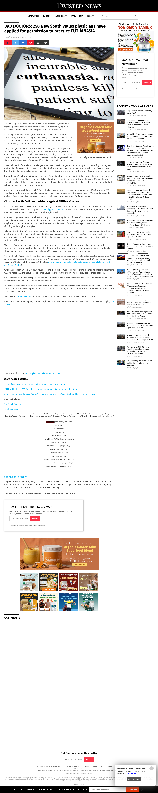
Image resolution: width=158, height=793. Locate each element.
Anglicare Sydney (26, 482)
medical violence (12, 487)
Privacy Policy (79, 784)
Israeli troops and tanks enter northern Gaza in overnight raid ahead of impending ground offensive (139, 123)
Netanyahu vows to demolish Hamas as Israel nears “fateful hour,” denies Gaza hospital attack (140, 337)
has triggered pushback (54, 209)
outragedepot (77, 16)
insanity (90, 16)
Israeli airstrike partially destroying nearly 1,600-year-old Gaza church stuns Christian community (140, 209)
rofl (22, 16)
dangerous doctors (13, 484)
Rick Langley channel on (42, 373)
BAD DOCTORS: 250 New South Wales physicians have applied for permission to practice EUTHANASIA (140, 179)
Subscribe (132, 790)
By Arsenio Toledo (141, 115)
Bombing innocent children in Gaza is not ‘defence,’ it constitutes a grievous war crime (140, 325)
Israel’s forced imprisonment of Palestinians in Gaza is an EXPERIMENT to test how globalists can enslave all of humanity (139, 288)
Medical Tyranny (103, 484)
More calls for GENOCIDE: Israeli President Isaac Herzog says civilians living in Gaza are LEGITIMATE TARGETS (139, 350)
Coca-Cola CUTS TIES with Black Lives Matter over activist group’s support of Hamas (140, 234)
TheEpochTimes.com (13, 404)
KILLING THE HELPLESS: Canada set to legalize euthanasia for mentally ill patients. (41, 389)
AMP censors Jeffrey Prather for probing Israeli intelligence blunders (139, 363)
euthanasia (28, 484)
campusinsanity (60, 16)
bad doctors (65, 482)
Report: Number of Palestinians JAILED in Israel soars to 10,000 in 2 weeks (140, 246)
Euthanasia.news (24, 296)
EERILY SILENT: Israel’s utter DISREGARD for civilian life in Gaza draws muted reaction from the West (140, 165)
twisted (46, 16)
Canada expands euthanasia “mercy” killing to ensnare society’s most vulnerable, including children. (50, 394)
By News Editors (140, 141)
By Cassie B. (139, 307)
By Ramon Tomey (140, 185)
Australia (55, 482)
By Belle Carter (140, 171)
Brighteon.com (11, 409)
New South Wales (28, 487)
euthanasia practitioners (45, 484)
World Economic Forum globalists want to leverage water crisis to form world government (140, 302)
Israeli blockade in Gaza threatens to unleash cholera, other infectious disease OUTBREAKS (140, 222)
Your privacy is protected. (17, 525)
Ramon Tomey (24, 37)
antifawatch (33, 16)
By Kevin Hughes (141, 216)
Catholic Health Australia (83, 482)
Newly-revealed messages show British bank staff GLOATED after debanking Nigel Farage (139, 314)
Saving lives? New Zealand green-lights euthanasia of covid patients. (35, 384)
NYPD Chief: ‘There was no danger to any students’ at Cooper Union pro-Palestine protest (140, 136)
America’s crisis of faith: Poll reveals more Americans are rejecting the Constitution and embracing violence (138, 259)
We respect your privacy (66, 770)
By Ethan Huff (139, 157)
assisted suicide (42, 482)
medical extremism (86, 484)
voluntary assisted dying (48, 487)
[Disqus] (59, 652)
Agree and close (134, 779)
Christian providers (104, 482)
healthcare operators (67, 484)
